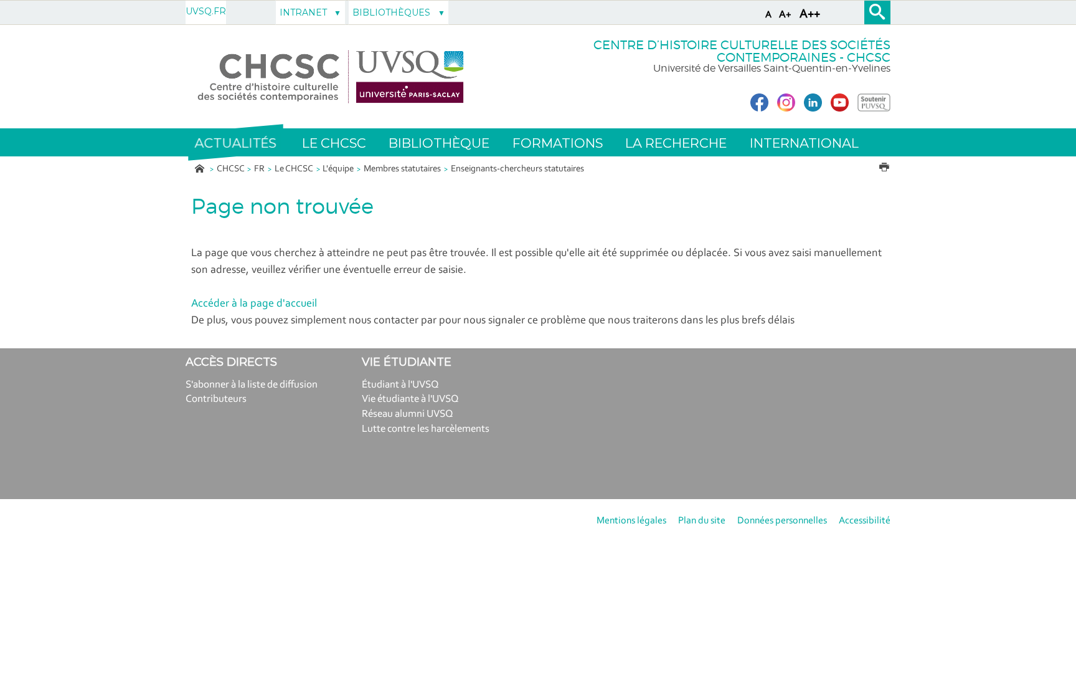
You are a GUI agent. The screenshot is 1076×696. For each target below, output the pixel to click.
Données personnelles (782, 521)
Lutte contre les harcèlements (425, 429)
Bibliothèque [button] (439, 143)
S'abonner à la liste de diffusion (252, 384)
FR (259, 169)
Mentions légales (631, 521)
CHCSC (231, 169)
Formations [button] (557, 143)
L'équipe (338, 169)
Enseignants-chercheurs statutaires (517, 169)
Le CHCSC (294, 169)
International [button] (804, 143)
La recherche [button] (676, 143)
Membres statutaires (402, 169)
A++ (810, 14)
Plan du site (701, 521)
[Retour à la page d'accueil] (331, 77)
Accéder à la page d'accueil (254, 304)
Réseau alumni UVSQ (407, 414)
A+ (785, 14)
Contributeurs (216, 399)
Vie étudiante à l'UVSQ (410, 399)
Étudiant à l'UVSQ (400, 384)
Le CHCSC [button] (334, 143)
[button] (235, 143)
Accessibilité (864, 521)
